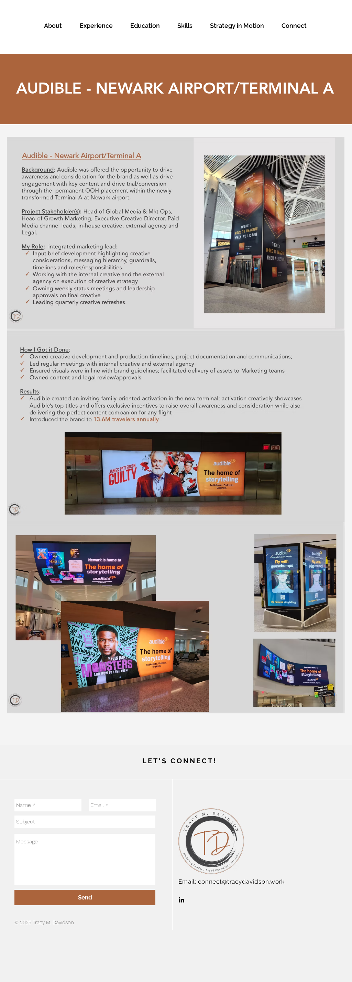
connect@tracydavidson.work (241, 881)
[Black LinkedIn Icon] (181, 900)
